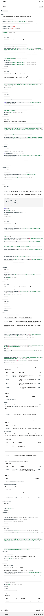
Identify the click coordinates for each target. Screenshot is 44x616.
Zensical (6, 614)
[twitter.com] (40, 614)
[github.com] (34, 614)
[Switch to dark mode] (40, 1)
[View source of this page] (40, 7)
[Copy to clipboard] (42, 198)
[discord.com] (38, 614)
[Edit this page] (42, 7)
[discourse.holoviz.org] (36, 614)
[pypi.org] (42, 614)
